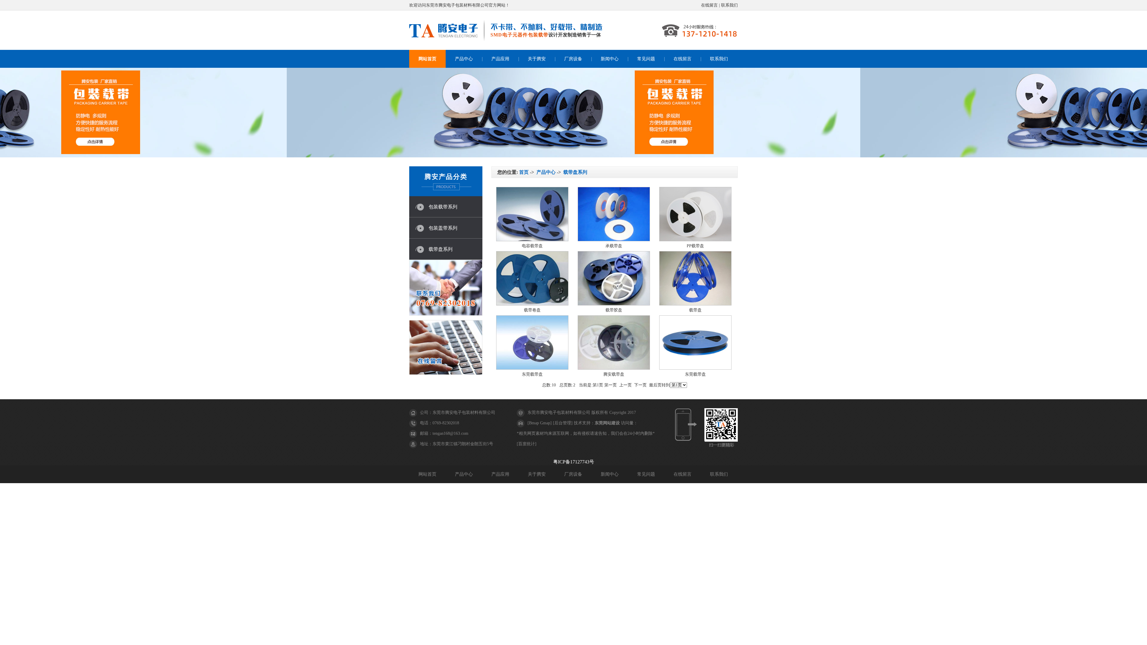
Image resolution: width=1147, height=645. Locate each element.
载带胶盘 (613, 310)
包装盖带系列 (443, 228)
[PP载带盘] (695, 240)
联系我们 (729, 5)
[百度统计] (526, 444)
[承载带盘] (614, 240)
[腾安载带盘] (614, 368)
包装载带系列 (443, 206)
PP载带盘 (695, 246)
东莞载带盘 (532, 374)
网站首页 (427, 58)
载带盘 (695, 310)
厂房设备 (573, 58)
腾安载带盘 (613, 374)
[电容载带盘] (532, 240)
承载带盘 (613, 246)
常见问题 (646, 58)
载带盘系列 (441, 249)
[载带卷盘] (532, 304)
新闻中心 (610, 58)
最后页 (655, 385)
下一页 (640, 385)
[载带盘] (695, 304)
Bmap (534, 423)
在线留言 (709, 5)
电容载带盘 (532, 246)
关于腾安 (537, 58)
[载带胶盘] (614, 304)
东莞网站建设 (607, 423)
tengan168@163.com (450, 433)
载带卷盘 (532, 310)
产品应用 (500, 58)
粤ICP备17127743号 (573, 461)
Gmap (545, 423)
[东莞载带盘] (532, 368)
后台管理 (562, 423)
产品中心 (464, 58)
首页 (524, 172)
